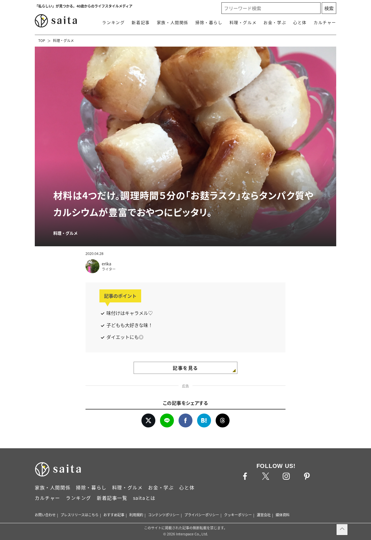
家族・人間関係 (172, 22)
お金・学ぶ (274, 22)
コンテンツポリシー (163, 514)
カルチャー (325, 22)
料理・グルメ (243, 22)
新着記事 (141, 22)
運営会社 (264, 514)
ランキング (113, 22)
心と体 (300, 22)
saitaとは (144, 497)
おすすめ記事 (113, 514)
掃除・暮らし (209, 22)
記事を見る (185, 367)
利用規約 (136, 514)
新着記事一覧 (112, 497)
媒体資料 (283, 514)
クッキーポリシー (238, 514)
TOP (41, 40)
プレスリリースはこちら (80, 514)
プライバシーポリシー (201, 514)
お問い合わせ (45, 514)
